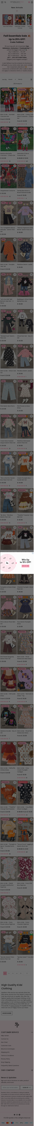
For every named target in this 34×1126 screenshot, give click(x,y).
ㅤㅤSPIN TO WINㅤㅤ (24, 566)
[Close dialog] (32, 553)
